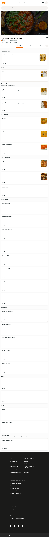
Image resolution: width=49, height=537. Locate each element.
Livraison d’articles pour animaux (17, 491)
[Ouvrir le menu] (46, 2)
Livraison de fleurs (14, 485)
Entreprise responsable (15, 472)
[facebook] (15, 527)
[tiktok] (23, 527)
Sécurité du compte (14, 512)
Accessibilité (12, 509)
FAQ (11, 458)
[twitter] (11, 527)
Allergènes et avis (13, 42)
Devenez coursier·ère (29, 458)
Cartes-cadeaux (13, 461)
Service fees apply (4, 42)
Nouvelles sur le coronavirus (15, 515)
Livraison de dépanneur (15, 483)
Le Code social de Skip (14, 506)
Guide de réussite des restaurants (29, 467)
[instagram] (19, 527)
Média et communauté (29, 463)
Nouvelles (26, 472)
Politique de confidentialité (15, 503)
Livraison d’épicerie (14, 488)
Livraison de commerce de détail (17, 480)
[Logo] (4, 3)
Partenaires (26, 456)
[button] (3, 46)
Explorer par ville (14, 470)
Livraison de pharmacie (15, 493)
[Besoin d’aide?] (43, 3)
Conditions (12, 501)
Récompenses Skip (14, 463)
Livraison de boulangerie (15, 478)
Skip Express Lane (14, 466)
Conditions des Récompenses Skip (17, 518)
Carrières (26, 461)
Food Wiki (26, 470)
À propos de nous (14, 456)
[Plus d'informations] (47, 38)
